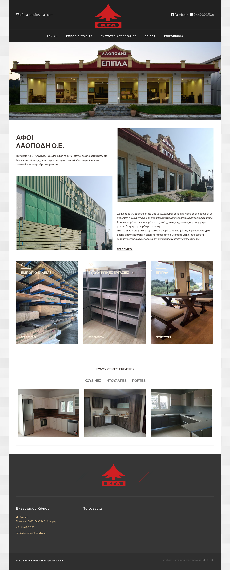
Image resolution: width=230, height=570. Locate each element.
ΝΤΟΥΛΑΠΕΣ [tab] (116, 380)
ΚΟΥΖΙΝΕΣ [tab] (93, 380)
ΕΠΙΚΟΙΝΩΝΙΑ (173, 36)
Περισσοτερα (28, 337)
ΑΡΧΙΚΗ (52, 36)
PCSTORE (207, 560)
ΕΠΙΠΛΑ (150, 36)
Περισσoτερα (125, 249)
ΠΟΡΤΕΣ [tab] (138, 380)
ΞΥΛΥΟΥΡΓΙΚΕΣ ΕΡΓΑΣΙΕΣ (118, 36)
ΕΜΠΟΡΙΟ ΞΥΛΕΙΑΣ (79, 36)
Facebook (181, 14)
